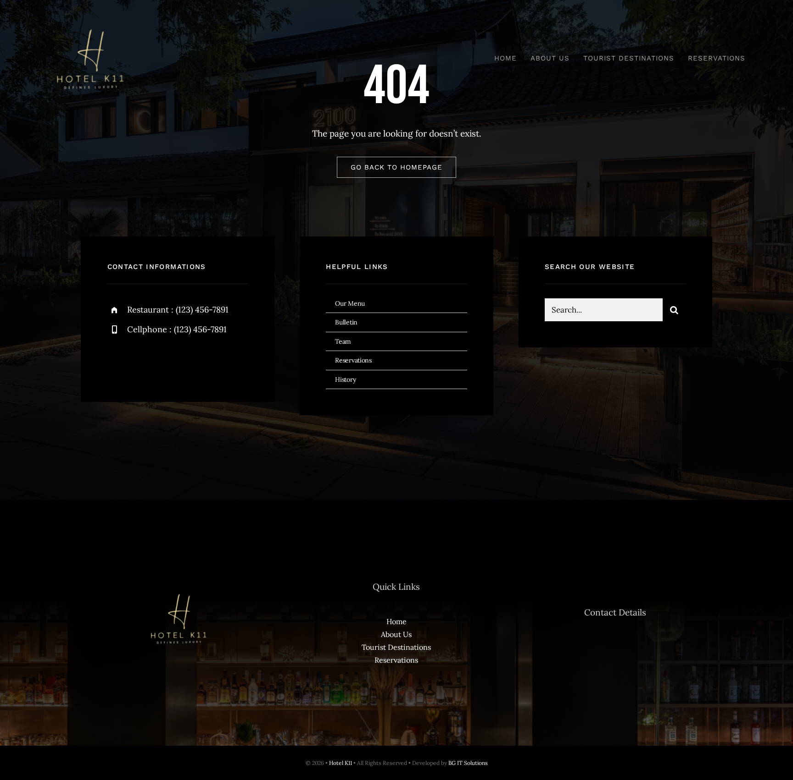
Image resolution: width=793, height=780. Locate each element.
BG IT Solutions (468, 762)
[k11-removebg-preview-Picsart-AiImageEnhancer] (89, 22)
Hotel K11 (340, 762)
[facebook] (117, 361)
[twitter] (143, 361)
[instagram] (168, 361)
